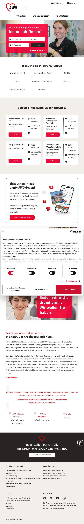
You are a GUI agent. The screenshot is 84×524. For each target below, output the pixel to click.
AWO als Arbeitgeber (41, 16)
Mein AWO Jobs (62, 16)
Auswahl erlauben (42, 289)
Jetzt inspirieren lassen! (22, 217)
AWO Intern (57, 3)
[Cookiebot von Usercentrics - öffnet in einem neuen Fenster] (71, 231)
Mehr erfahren (11, 378)
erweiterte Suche (36, 50)
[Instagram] (64, 499)
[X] (51, 499)
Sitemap (8, 503)
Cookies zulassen (68, 289)
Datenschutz (10, 509)
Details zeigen (71, 281)
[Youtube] (57, 499)
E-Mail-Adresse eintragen (42, 455)
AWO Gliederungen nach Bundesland (18, 498)
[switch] (32, 273)
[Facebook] (44, 499)
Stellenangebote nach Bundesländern (18, 501)
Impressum (9, 506)
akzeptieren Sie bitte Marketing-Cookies (42, 402)
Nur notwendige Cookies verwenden (15, 289)
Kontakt (72, 3)
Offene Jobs (21, 16)
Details (15, 134)
